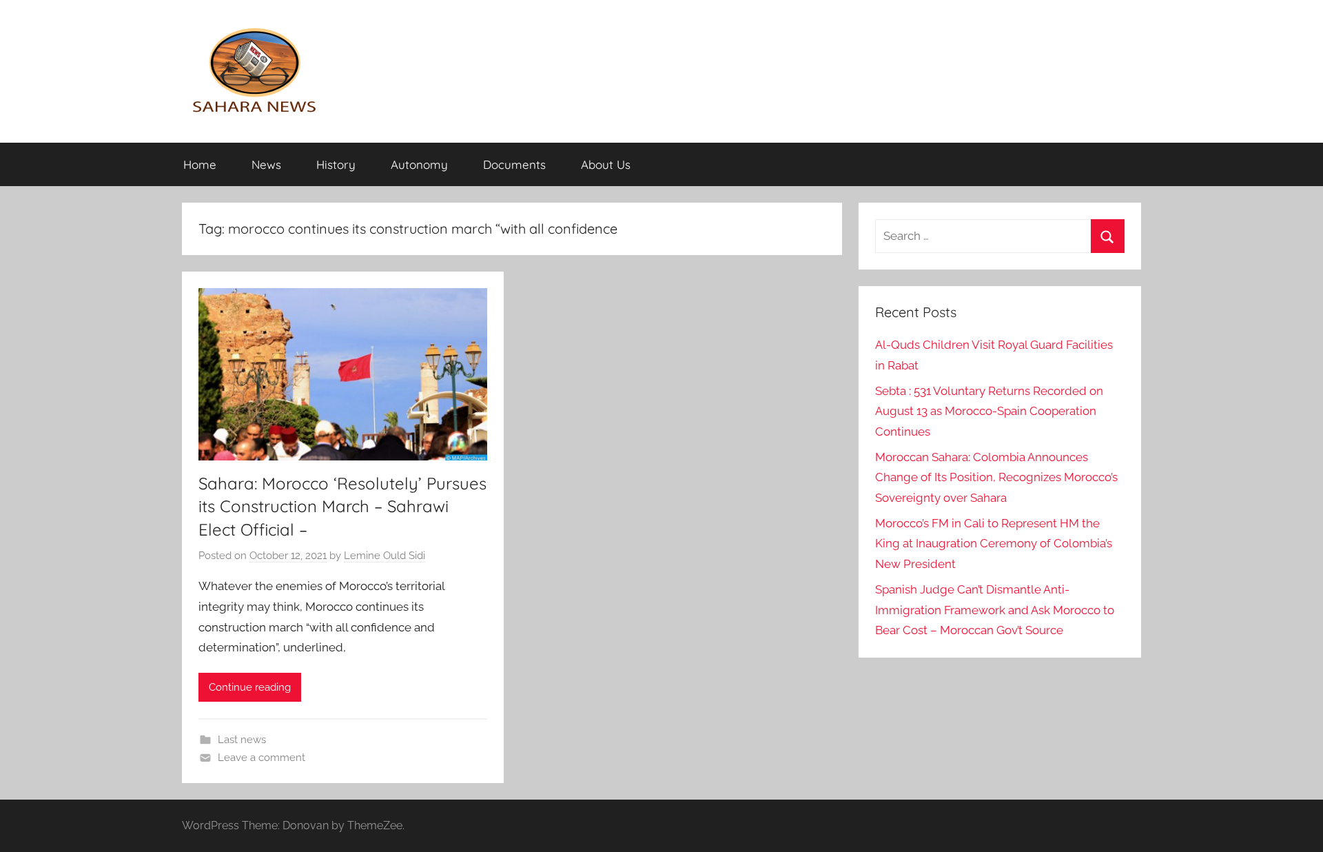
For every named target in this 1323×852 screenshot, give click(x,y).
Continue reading (250, 687)
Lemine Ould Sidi (384, 555)
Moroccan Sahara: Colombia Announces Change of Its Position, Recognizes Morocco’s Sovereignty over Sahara (996, 477)
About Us (605, 164)
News (266, 164)
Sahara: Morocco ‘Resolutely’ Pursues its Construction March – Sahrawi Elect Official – (342, 506)
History (336, 164)
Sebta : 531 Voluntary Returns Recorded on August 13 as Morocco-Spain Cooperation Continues (989, 411)
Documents (514, 164)
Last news (242, 739)
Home (199, 164)
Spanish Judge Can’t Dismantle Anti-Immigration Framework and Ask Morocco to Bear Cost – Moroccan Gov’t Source (994, 610)
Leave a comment (261, 757)
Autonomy (419, 164)
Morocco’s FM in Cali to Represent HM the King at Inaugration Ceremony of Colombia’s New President (993, 543)
